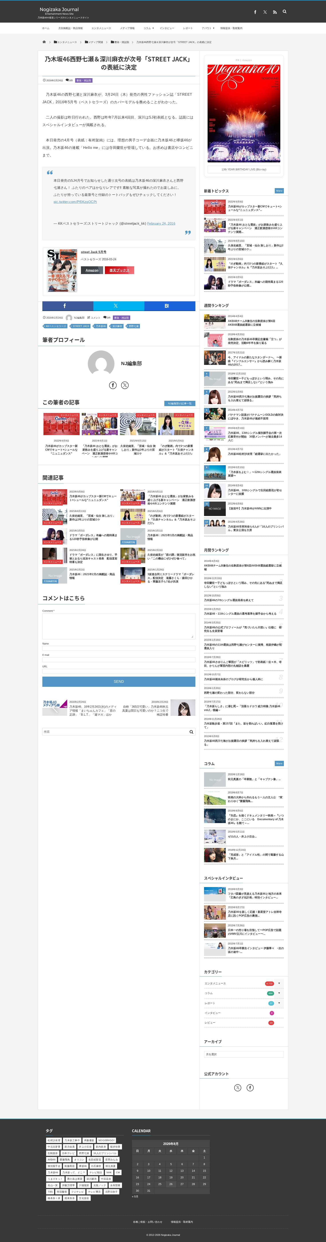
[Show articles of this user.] (80, 363)
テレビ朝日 (95, 1172)
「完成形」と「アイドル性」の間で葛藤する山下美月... (256, 856)
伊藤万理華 (68, 1185)
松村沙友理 (54, 1140)
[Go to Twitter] (125, 386)
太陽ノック (99, 1185)
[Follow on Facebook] (250, 1087)
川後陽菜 (84, 1185)
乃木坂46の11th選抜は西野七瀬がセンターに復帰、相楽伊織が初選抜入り (243, 646)
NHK (109, 1172)
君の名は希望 (74, 1179)
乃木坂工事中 (72, 1140)
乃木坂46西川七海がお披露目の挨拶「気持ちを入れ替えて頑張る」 (255, 398)
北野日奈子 (111, 1191)
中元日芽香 (54, 1146)
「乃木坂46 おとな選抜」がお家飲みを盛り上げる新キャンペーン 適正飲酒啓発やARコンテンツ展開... (255, 228)
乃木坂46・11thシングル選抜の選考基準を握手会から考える (240, 613)
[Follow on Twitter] (265, 12)
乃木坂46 (101, 326)
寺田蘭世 (62, 1191)
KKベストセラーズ (56, 326)
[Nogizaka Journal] (59, 14)
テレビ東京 (94, 1191)
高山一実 (53, 1185)
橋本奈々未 (54, 1198)
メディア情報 (127, 28)
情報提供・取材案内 (231, 28)
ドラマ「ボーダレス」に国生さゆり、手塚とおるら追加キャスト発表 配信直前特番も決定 (93, 558)
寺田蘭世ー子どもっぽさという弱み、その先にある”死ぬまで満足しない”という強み (256, 380)
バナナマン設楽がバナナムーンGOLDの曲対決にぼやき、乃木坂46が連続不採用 (255, 416)
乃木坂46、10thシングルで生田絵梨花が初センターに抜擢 (255, 492)
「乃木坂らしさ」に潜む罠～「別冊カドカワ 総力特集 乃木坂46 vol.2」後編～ (242, 708)
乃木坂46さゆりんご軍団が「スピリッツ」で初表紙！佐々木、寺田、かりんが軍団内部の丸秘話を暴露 (243, 663)
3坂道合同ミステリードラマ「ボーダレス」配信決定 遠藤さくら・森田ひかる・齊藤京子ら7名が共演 (170, 578)
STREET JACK (81, 326)
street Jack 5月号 (93, 252)
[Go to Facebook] (113, 386)
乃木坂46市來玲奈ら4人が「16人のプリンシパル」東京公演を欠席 (256, 528)
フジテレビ (77, 1191)
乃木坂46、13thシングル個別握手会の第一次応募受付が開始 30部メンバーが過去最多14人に (255, 436)
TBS (50, 1191)
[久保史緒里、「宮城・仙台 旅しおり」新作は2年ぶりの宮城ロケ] (138, 431)
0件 (71, 80)
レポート (188, 28)
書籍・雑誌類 (84, 80)
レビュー (239, 1022)
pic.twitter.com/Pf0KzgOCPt (75, 202)
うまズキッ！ (55, 1179)
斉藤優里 (89, 1140)
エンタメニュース (101, 28)
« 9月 (135, 1196)
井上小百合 (85, 1146)
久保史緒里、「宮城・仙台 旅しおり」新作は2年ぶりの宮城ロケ (138, 449)
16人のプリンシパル (104, 1153)
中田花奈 (106, 1179)
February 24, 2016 (161, 223)
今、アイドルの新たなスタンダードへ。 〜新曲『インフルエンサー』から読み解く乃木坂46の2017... (255, 361)
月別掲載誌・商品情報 (70, 28)
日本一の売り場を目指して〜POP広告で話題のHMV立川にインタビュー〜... (254, 932)
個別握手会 (54, 1166)
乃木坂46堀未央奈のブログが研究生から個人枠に (233, 679)
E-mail (45, 655)
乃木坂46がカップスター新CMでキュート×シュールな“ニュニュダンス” (61, 449)
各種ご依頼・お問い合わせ (147, 1222)
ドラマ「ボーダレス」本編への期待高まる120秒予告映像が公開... (255, 283)
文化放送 (84, 1198)
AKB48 (51, 1159)
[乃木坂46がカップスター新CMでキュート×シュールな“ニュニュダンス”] (61, 431)
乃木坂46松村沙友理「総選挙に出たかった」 (255, 454)
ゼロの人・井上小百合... (242, 836)
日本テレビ (68, 1153)
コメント (95, 317)
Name (45, 643)
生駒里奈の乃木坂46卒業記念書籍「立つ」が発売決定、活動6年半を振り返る (255, 341)
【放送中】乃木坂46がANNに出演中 (250, 508)
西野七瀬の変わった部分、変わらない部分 (229, 692)
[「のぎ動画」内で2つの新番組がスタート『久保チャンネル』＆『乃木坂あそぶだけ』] (176, 431)
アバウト (207, 28)
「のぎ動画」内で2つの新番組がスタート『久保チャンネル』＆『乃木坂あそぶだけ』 (176, 449)
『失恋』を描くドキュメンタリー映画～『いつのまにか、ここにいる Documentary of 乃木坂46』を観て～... (256, 819)
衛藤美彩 (70, 1166)
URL (44, 666)
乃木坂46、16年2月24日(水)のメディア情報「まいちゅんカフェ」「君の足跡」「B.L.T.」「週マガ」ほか (93, 710)
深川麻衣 (117, 326)
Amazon (92, 270)
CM (118, 1172)
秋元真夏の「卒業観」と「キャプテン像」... (254, 779)
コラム (147, 28)
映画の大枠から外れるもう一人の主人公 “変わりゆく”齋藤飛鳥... (255, 799)
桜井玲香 (115, 1146)
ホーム (45, 28)
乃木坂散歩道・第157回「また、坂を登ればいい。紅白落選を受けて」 (243, 725)
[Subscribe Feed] (275, 12)
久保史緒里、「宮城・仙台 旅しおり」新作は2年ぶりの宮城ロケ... (255, 247)
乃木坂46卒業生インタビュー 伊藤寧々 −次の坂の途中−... (256, 950)
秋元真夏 (111, 1166)
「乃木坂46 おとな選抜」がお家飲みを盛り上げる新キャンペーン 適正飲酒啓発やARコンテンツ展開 (171, 500)
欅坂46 (83, 1166)
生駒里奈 (53, 1153)
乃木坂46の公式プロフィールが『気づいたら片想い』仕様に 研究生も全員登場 (243, 629)
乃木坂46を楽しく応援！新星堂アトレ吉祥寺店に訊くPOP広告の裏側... (255, 913)
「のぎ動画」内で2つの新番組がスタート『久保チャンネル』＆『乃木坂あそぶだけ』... (255, 265)
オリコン (79, 1159)
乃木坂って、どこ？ (73, 1172)
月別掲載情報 (128, 542)
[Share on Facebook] (255, 12)
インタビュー (167, 28)
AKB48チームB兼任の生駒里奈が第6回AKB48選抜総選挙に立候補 (251, 322)
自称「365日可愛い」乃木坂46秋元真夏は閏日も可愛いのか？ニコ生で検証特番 (145, 710)
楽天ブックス (120, 270)
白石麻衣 (96, 1166)
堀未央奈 (70, 1198)
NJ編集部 (79, 317)
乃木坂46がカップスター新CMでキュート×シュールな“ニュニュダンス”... (255, 208)
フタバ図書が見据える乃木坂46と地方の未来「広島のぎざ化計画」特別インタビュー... (255, 895)
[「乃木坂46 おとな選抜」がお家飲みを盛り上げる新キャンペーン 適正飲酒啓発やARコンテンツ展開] (100, 431)
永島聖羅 (115, 1185)
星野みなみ (111, 1159)
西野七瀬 (134, 326)
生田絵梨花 (94, 1159)
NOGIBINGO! (106, 1140)
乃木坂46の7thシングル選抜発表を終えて (229, 600)
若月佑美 (70, 1146)
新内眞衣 (101, 1146)
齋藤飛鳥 (65, 1159)
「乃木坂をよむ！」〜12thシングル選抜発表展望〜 (254, 474)
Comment (47, 610)
